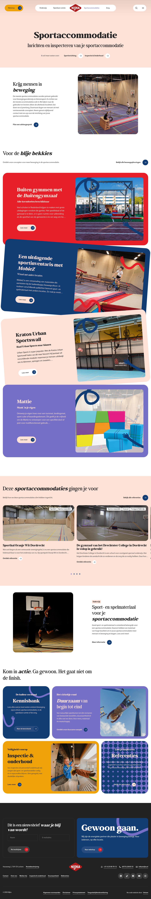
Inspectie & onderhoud (37, 876)
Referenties (65, 876)
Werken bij (23, 876)
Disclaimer (66, 893)
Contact (5, 876)
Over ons (14, 876)
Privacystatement (79, 893)
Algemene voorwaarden (51, 893)
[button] (143, 8)
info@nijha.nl (143, 867)
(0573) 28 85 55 (127, 867)
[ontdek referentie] (38, 534)
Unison (145, 893)
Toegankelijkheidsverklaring (98, 893)
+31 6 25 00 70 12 (110, 867)
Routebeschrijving (32, 867)
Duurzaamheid (53, 876)
